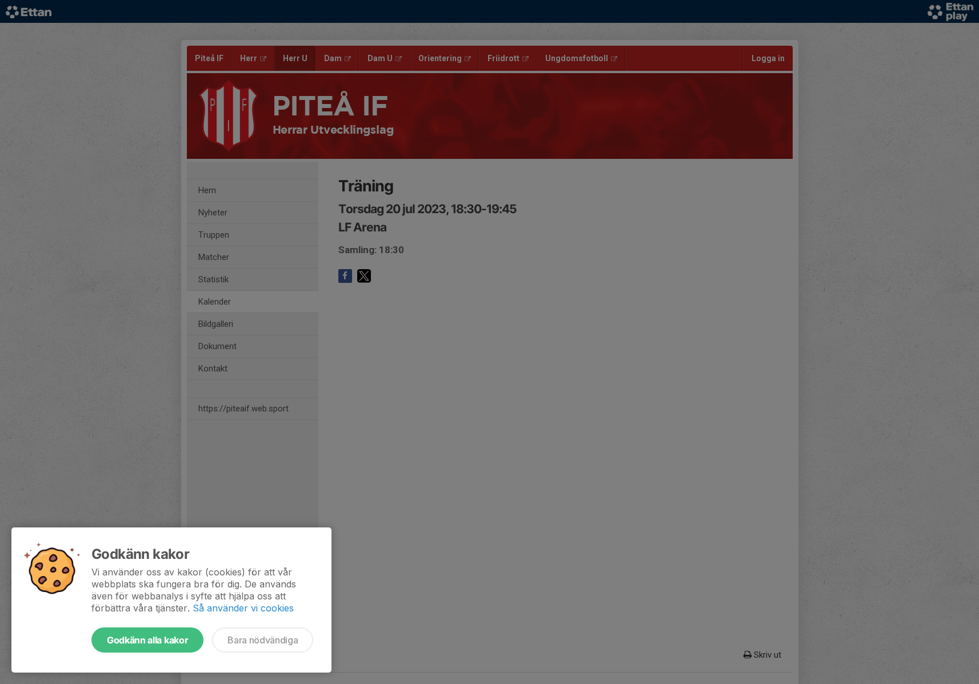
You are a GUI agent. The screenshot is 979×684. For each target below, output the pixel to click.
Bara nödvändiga (262, 640)
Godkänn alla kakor (147, 640)
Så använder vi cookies (243, 608)
